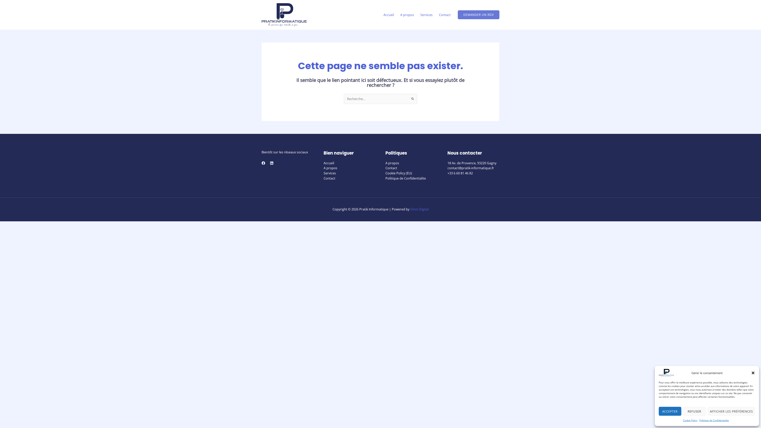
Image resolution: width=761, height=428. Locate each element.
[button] (753, 373)
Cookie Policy (690, 420)
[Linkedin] (271, 163)
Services (426, 15)
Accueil (388, 15)
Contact (445, 15)
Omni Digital (419, 209)
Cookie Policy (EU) (398, 173)
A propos (407, 15)
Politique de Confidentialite (714, 420)
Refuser (694, 411)
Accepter (670, 411)
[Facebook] (263, 163)
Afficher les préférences (731, 411)
